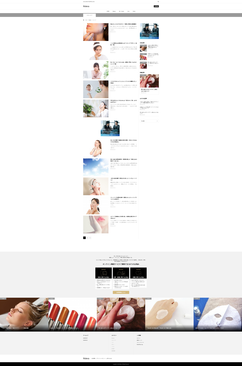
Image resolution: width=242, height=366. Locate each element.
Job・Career (121, 11)
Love (128, 11)
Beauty (114, 11)
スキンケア (89, 15)
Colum (134, 11)
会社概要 (93, 358)
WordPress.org (140, 344)
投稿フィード (139, 340)
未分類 (113, 348)
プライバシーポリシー (100, 358)
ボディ (113, 344)
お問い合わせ (109, 358)
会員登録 (156, 6)
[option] (24, 315)
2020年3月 (85, 338)
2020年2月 (85, 340)
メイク (113, 346)
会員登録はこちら (121, 292)
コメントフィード (140, 342)
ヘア (112, 342)
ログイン (138, 338)
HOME (108, 11)
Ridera (86, 6)
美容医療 (113, 350)
